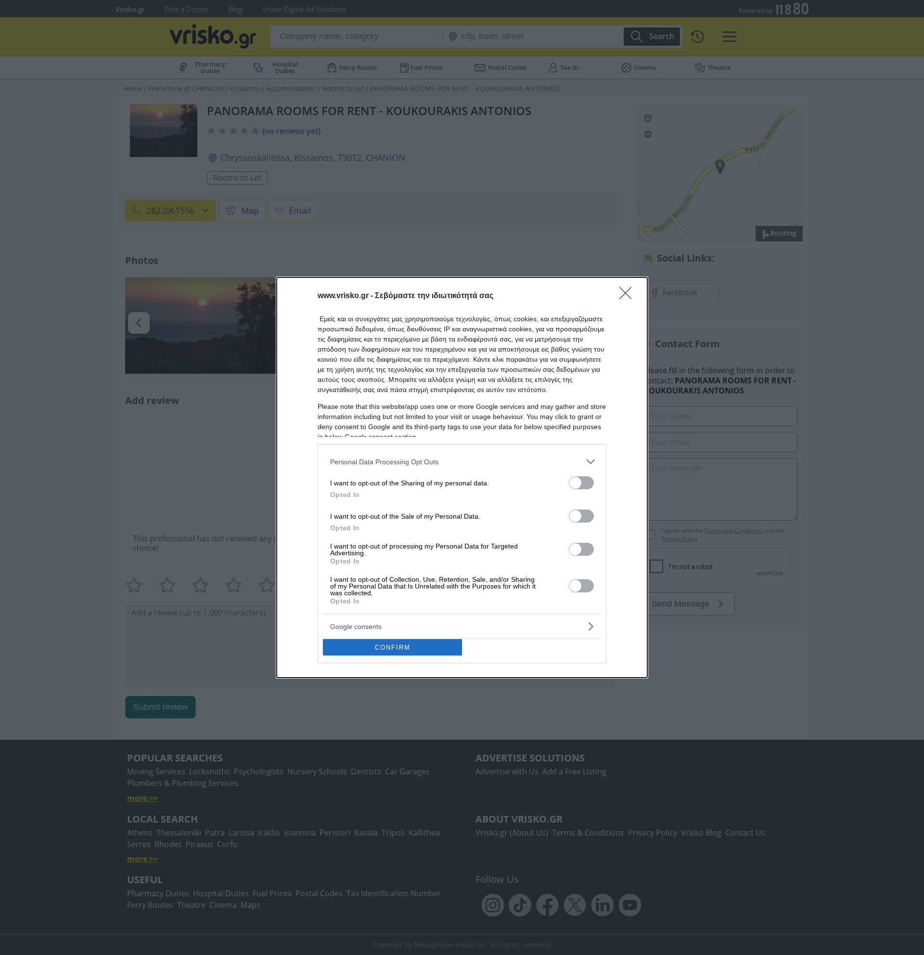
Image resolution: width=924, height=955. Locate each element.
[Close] (628, 296)
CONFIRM (393, 647)
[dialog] (462, 477)
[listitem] (462, 462)
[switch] (581, 482)
